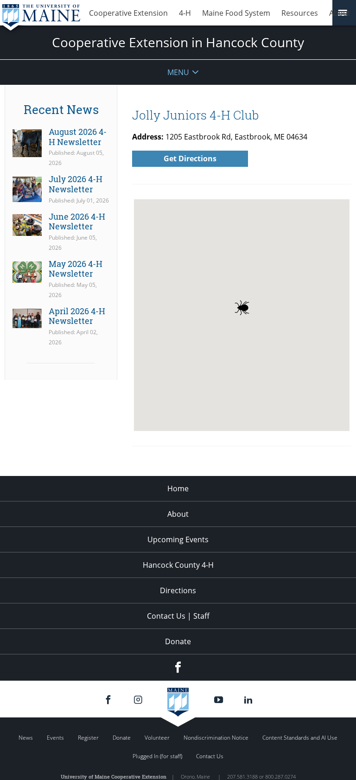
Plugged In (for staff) (157, 756)
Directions (178, 590)
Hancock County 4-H (178, 565)
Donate (178, 641)
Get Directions (190, 158)
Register (88, 738)
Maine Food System (236, 13)
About (339, 13)
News (26, 738)
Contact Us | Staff (178, 616)
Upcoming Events (178, 539)
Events (55, 738)
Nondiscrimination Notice (216, 738)
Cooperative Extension (128, 13)
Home (178, 488)
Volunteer (157, 738)
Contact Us (209, 756)
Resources (299, 13)
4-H (185, 13)
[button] (242, 308)
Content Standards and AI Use (299, 738)
